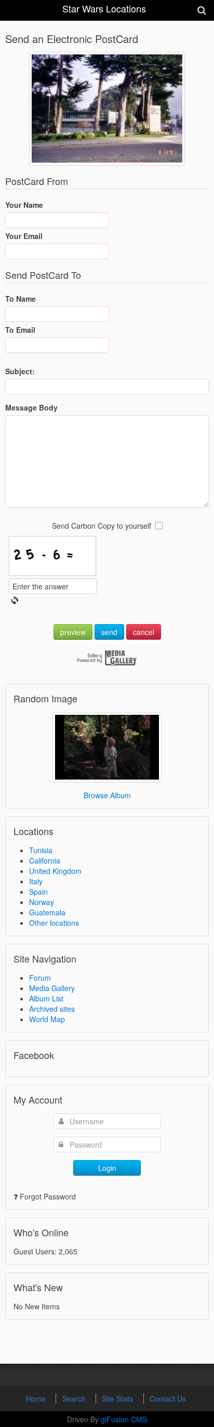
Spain (38, 891)
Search (75, 1398)
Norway (41, 902)
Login (107, 1168)
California (44, 860)
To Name (20, 298)
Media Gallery (52, 988)
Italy (36, 881)
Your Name (24, 205)
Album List (46, 998)
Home (37, 1398)
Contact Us (168, 1398)
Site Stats (118, 1398)
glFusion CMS (124, 1419)
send (109, 632)
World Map (47, 1019)
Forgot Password (48, 1196)
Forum (40, 977)
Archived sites (52, 1009)
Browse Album (107, 795)
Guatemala (47, 912)
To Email (20, 329)
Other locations (54, 922)
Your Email (24, 236)
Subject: (20, 371)
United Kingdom (55, 871)
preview (73, 632)
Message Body (31, 407)
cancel (143, 632)
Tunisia (40, 850)
